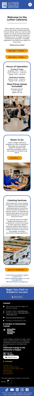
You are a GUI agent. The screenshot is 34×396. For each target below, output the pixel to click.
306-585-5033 (17, 280)
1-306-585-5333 (23, 313)
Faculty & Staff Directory (13, 369)
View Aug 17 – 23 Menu (16, 51)
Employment (8, 372)
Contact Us (7, 365)
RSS (25, 393)
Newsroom (7, 370)
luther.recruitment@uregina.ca (15, 317)
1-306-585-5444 (22, 311)
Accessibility (8, 374)
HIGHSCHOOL (12, 357)
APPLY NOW (17, 297)
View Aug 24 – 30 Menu (16, 57)
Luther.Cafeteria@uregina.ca (15, 278)
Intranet (8, 361)
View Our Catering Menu (16, 270)
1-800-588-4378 (11, 314)
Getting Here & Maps (11, 367)
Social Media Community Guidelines (19, 394)
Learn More (14, 158)
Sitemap (20, 393)
